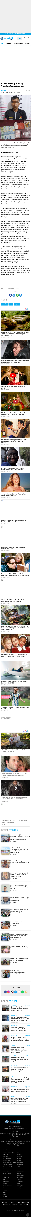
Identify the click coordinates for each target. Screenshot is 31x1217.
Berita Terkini (20, 1175)
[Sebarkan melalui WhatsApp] (17, 295)
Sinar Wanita (7, 1173)
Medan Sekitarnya (18, 43)
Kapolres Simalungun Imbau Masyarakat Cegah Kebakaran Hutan (19, 862)
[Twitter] (15, 992)
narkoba (4, 304)
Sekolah (19, 1160)
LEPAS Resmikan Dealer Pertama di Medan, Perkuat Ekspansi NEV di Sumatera (18, 1028)
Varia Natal (20, 1177)
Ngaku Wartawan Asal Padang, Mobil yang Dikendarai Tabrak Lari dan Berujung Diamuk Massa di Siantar (19, 1080)
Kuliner (5, 1184)
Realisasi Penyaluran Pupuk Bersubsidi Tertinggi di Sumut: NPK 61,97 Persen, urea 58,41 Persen (19, 1090)
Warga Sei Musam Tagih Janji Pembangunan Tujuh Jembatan (20, 947)
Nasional (5, 1196)
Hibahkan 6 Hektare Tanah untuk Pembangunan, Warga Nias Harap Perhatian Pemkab (19, 1039)
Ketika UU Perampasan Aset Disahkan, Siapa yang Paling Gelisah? (19, 886)
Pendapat (19, 1188)
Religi (4, 1194)
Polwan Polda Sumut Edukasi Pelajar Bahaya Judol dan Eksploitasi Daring (19, 935)
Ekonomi (19, 1154)
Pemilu (5, 1188)
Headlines (8, 43)
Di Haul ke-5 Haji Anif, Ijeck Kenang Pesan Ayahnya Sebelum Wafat (18, 972)
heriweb (22, 1210)
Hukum (19, 1158)
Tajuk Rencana (21, 1169)
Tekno (5, 1190)
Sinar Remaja (7, 1169)
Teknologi (6, 1177)
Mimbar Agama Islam (9, 1162)
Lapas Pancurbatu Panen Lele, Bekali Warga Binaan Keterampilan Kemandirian (19, 911)
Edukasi (19, 1179)
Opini (18, 1167)
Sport (18, 1184)
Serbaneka (20, 1162)
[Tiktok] (12, 992)
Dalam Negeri (7, 1158)
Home (2, 43)
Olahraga (19, 1150)
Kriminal (27, 43)
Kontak (26, 1205)
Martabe (5, 1156)
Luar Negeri (6, 1160)
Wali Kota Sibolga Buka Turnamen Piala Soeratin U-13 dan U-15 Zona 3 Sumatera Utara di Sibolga (19, 850)
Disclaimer (15, 1205)
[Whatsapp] (22, 992)
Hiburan (19, 1152)
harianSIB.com (13, 153)
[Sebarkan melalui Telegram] (20, 295)
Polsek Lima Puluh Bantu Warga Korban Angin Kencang (19, 959)
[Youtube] (19, 992)
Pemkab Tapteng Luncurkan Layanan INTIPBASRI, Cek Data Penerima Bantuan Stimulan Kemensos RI (19, 1019)
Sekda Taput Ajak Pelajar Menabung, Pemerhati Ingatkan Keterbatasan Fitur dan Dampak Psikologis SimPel (20, 837)
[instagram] (8, 992)
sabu (10, 304)
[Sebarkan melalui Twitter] (13, 295)
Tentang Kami (5, 1202)
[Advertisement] (15, 15)
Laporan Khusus (7, 1186)
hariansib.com (14, 1210)
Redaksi (13, 1202)
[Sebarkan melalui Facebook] (10, 295)
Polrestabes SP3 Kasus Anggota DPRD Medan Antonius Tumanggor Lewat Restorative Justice (18, 1050)
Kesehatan (20, 1165)
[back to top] (27, 1215)
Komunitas (6, 1181)
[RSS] (26, 992)
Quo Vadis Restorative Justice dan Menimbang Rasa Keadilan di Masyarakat (19, 899)
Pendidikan (20, 1156)
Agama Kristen (7, 1165)
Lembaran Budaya (8, 1167)
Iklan (21, 1205)
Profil (4, 1179)
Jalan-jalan (20, 1186)
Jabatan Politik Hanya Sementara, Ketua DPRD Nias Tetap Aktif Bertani (19, 1059)
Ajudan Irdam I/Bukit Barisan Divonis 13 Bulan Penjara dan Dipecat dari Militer (19, 1008)
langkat (17, 304)
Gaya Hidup (20, 1181)
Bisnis (4, 1192)
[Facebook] (5, 992)
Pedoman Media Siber (23, 1202)
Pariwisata (6, 1171)
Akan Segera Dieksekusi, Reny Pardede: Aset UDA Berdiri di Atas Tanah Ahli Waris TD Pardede (19, 1100)
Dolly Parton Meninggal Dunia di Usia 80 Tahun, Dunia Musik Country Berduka (19, 874)
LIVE (20, 38)
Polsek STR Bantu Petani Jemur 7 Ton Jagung (19, 922)
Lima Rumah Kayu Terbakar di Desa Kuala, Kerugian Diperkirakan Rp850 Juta (19, 1069)
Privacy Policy (6, 1205)
